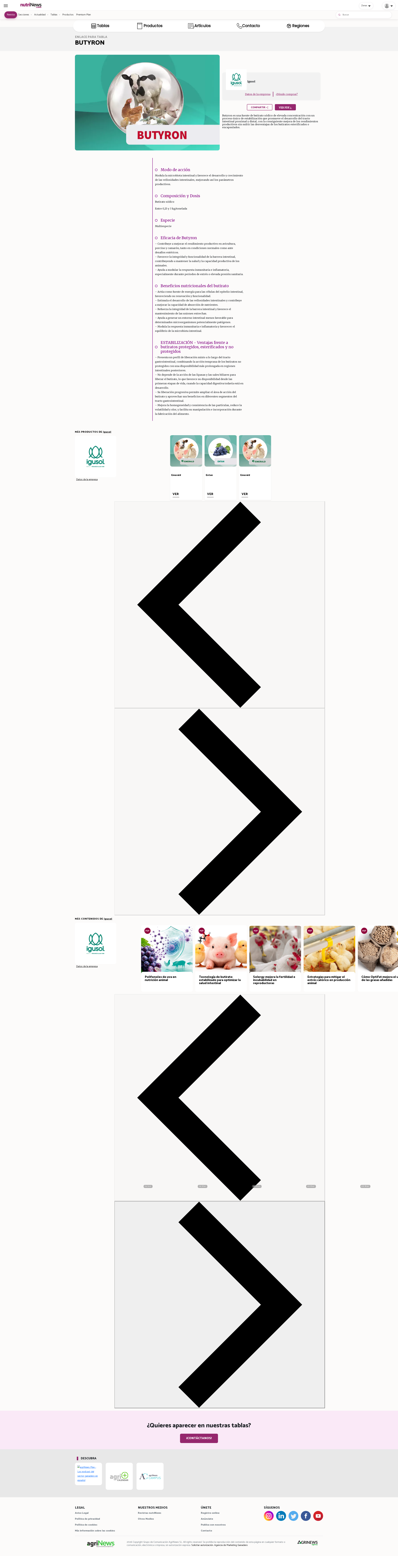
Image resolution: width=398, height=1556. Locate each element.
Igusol (107, 432)
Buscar (345, 15)
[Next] (219, 811)
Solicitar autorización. (202, 1545)
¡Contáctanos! (199, 1438)
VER (176, 494)
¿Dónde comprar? (287, 94)
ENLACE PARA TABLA (91, 37)
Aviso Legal (82, 1513)
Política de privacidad (87, 1519)
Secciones (23, 15)
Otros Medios (146, 1519)
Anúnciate (207, 1519)
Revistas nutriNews (149, 1513)
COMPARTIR (258, 107)
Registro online (210, 1513)
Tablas (54, 15)
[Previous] (219, 604)
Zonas (364, 5)
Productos (68, 15)
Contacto (206, 1531)
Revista (11, 15)
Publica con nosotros (213, 1525)
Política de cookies (86, 1525)
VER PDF (284, 107)
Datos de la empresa (257, 94)
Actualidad (40, 15)
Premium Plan (83, 15)
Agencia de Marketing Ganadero (231, 1545)
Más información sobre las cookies (95, 1531)
